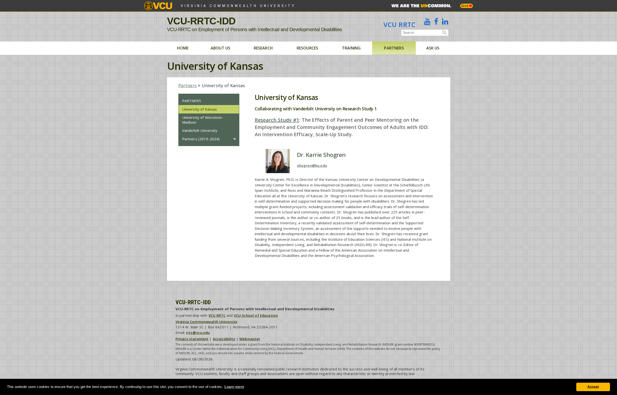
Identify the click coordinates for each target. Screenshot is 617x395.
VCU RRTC (399, 24)
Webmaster (249, 338)
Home (183, 48)
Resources (307, 48)
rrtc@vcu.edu (198, 332)
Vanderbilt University (200, 130)
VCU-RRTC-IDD (201, 21)
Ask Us (433, 48)
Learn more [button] (234, 387)
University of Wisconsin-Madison (202, 120)
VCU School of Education (256, 315)
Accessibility (224, 338)
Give (465, 6)
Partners (394, 48)
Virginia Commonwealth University (238, 6)
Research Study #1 (277, 120)
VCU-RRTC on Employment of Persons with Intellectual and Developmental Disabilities (254, 29)
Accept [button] (593, 386)
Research (263, 48)
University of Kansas (199, 109)
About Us (220, 48)
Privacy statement (192, 338)
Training (351, 48)
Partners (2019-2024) (201, 138)
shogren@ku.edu (312, 165)
